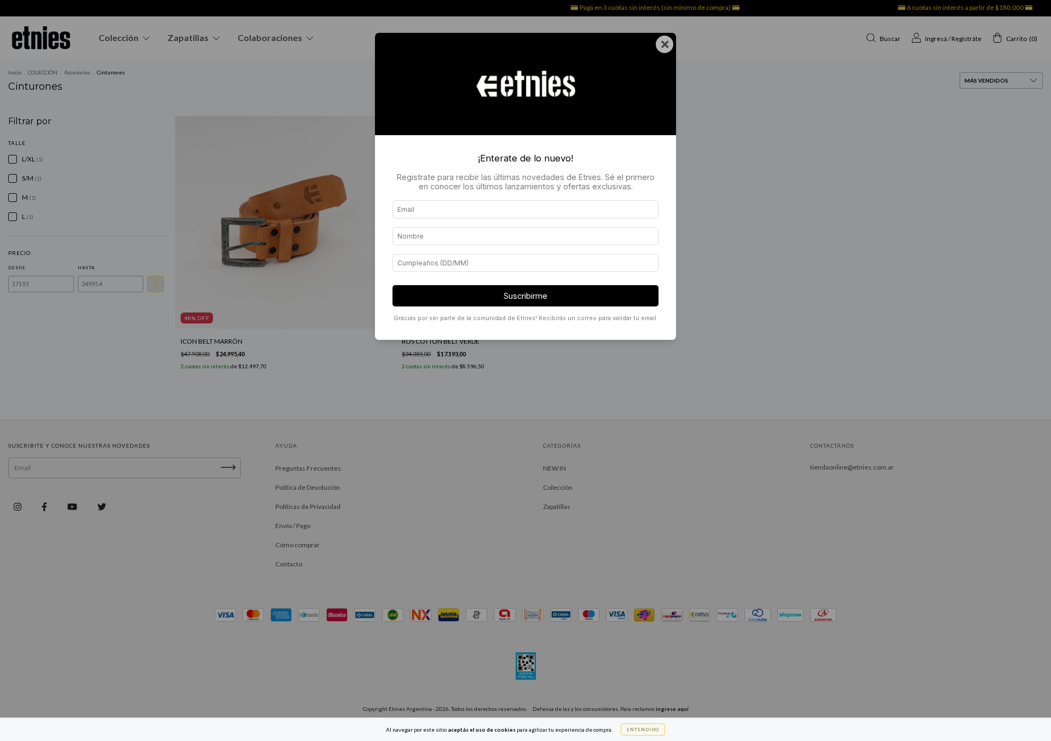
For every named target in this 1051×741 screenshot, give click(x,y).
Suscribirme (525, 295)
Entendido (643, 729)
